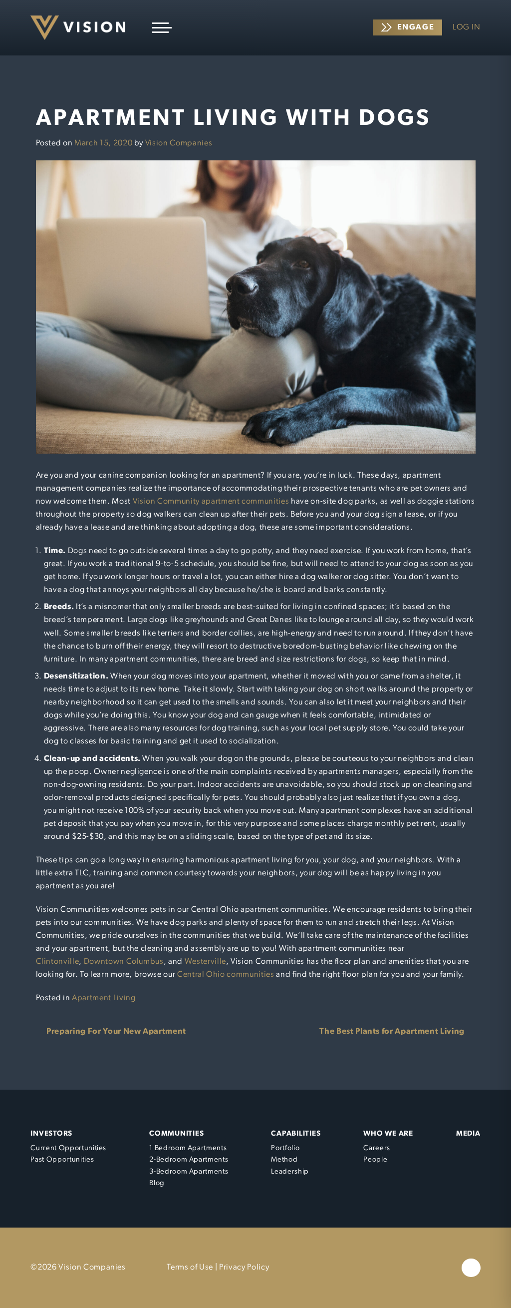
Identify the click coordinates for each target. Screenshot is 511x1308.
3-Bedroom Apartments (188, 1172)
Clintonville (57, 962)
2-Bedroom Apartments (188, 1160)
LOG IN (467, 27)
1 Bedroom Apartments (188, 1148)
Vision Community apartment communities (211, 502)
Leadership (290, 1172)
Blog (157, 1183)
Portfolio (285, 1148)
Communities (176, 1134)
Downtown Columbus (124, 962)
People (375, 1160)
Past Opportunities (62, 1160)
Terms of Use (190, 1268)
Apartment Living (103, 998)
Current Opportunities (68, 1148)
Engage (416, 27)
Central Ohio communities (225, 975)
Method (284, 1160)
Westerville (205, 962)
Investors (51, 1134)
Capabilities (295, 1134)
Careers (376, 1148)
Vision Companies (178, 143)
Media (468, 1134)
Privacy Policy (244, 1268)
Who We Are (388, 1134)
